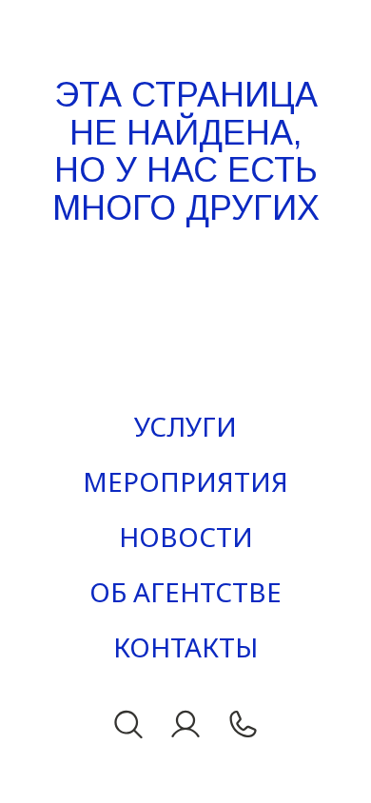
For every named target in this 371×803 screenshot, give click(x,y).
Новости (186, 537)
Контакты (185, 647)
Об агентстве (185, 592)
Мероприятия (185, 481)
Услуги (185, 426)
